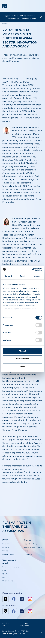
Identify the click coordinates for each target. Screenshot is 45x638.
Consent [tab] (8, 276)
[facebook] (14, 599)
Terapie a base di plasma (33, 547)
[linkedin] (22, 599)
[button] (41, 6)
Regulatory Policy (30, 544)
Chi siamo (6, 544)
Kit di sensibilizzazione (10, 567)
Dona (26, 551)
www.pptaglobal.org (12, 472)
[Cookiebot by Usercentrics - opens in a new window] (32, 269)
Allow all (22, 351)
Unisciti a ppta (7, 581)
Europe (38, 478)
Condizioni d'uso (6, 624)
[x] (5, 599)
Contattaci (6, 547)
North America (23, 478)
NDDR (4, 577)
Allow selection (22, 359)
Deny (22, 367)
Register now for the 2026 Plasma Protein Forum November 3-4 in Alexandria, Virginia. (19, 17)
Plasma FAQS (29, 554)
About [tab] (36, 276)
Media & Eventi (8, 554)
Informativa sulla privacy (24, 624)
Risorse (5, 551)
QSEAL (5, 574)
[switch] (38, 325)
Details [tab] (22, 276)
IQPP (4, 570)
